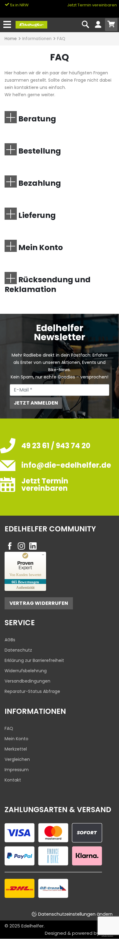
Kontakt (13, 780)
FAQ (9, 728)
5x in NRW (19, 5)
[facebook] (10, 546)
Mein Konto (16, 739)
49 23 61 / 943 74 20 (55, 446)
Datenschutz (18, 650)
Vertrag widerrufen (38, 603)
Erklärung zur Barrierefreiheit (34, 660)
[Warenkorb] (111, 24)
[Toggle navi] (7, 24)
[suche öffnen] (85, 24)
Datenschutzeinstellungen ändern (75, 914)
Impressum (17, 770)
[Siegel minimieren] (43, 555)
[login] (98, 24)
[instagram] (21, 546)
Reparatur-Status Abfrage (32, 691)
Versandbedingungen (27, 681)
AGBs (10, 640)
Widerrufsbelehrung (26, 671)
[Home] (31, 24)
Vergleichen (17, 759)
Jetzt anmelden (36, 402)
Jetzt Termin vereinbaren (92, 5)
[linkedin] (33, 546)
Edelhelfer (32, 926)
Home (11, 39)
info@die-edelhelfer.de (66, 465)
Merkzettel (16, 749)
